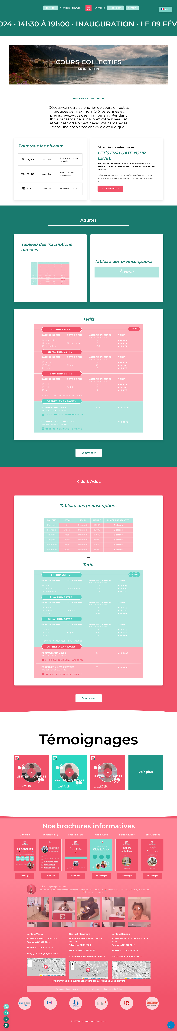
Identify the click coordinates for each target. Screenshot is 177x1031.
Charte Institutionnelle (91, 989)
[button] (110, 189)
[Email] (6, 1012)
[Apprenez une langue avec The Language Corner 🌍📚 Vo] (139, 908)
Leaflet (44, 975)
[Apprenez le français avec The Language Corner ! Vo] (113, 908)
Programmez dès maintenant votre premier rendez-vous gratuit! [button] (88, 981)
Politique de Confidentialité (66, 989)
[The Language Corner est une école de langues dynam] (38, 908)
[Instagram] (6, 1019)
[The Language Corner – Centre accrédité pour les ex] (88, 908)
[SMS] (6, 1025)
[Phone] (6, 1006)
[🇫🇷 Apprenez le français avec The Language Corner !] (63, 908)
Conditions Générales (113, 989)
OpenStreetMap (53, 975)
